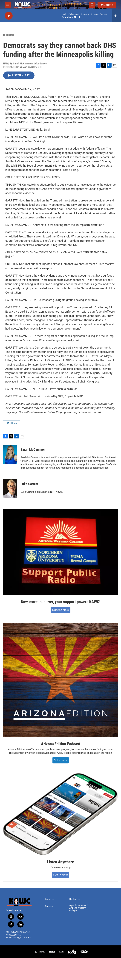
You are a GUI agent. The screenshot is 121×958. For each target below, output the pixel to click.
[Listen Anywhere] (60, 814)
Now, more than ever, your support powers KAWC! (60, 601)
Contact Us (74, 899)
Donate (108, 4)
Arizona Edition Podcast (60, 743)
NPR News (8, 34)
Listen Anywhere (60, 861)
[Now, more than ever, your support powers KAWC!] (60, 552)
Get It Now (60, 875)
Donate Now (60, 610)
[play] (8, 16)
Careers (49, 906)
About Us (49, 899)
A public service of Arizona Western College (78, 908)
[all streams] (116, 15)
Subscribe (60, 760)
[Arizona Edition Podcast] (60, 680)
